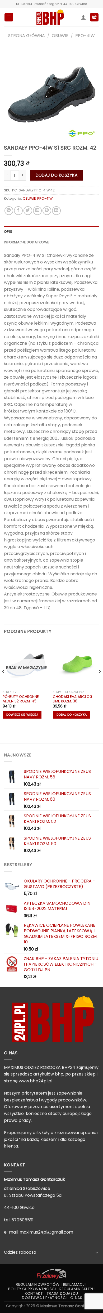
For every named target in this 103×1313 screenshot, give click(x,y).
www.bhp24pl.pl (35, 1081)
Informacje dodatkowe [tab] (26, 242)
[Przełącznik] (97, 1252)
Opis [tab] (8, 231)
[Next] (99, 681)
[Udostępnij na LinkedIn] (56, 210)
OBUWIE (60, 36)
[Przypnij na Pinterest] (47, 210)
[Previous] (3, 681)
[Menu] (8, 17)
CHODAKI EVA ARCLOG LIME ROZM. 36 (72, 699)
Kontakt (34, 1293)
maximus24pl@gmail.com (46, 1232)
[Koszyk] (94, 17)
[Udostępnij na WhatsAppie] (8, 210)
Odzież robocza (20, 1252)
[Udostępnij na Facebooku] (18, 210)
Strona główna (26, 36)
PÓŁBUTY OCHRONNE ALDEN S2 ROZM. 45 (21, 699)
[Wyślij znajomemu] (37, 210)
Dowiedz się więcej (22, 715)
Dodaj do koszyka (56, 175)
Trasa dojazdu (62, 1293)
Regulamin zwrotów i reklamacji (51, 1284)
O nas (76, 1297)
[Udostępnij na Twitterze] (28, 210)
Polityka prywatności (32, 1289)
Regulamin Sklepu (77, 1289)
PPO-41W (85, 36)
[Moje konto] (83, 17)
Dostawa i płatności (44, 1297)
